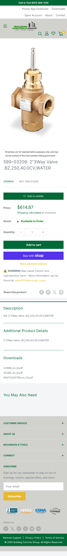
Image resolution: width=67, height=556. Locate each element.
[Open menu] (5, 26)
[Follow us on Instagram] (18, 528)
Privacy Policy (33, 537)
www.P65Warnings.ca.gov (30, 280)
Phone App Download (35, 8)
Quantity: (9, 232)
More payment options (33, 263)
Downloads (58, 8)
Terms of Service (54, 537)
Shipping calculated (29, 212)
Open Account (33, 15)
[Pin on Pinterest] (48, 292)
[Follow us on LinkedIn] (38, 528)
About (48, 15)
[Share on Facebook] (41, 292)
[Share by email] (61, 292)
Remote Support (12, 537)
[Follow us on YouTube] (32, 528)
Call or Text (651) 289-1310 (33, 2)
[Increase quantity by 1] (43, 232)
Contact (60, 15)
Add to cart (33, 245)
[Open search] (40, 34)
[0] (60, 34)
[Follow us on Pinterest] (25, 528)
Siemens (8, 181)
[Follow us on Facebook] (5, 528)
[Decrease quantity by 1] (21, 232)
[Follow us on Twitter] (12, 528)
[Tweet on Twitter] (54, 292)
